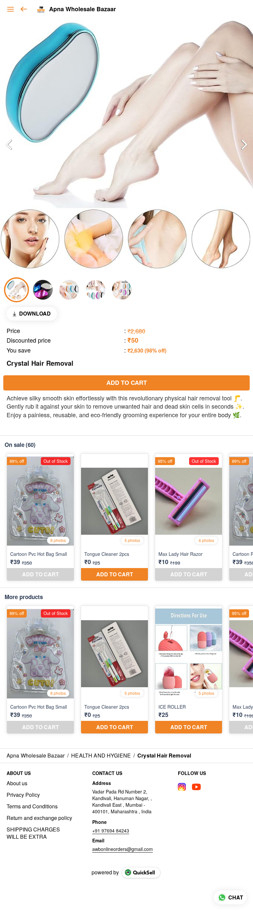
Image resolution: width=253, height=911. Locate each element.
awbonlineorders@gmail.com (122, 849)
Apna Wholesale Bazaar (82, 9)
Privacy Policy (23, 794)
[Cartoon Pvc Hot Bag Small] (40, 517)
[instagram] (182, 787)
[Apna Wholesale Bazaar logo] (41, 9)
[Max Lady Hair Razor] (189, 517)
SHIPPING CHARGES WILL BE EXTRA (33, 833)
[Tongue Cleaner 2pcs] (114, 517)
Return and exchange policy (39, 818)
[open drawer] (10, 9)
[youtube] (196, 787)
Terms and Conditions (32, 806)
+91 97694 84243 (110, 830)
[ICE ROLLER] (189, 669)
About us (17, 783)
